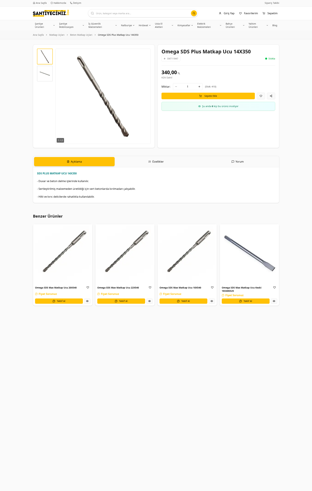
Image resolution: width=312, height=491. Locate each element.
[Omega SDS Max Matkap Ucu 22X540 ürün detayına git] (125, 253)
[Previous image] (60, 96)
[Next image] (146, 96)
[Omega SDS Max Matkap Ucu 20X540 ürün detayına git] (62, 253)
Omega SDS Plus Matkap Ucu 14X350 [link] (118, 34)
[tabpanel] (156, 185)
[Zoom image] (146, 53)
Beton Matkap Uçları (81, 34)
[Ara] (194, 13)
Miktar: (165, 86)
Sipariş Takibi (272, 2)
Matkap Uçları (57, 34)
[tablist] (156, 161)
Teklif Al (61, 301)
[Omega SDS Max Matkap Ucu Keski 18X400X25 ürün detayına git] (249, 253)
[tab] (74, 161)
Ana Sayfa (38, 34)
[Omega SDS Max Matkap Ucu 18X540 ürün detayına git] (187, 253)
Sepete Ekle (210, 95)
